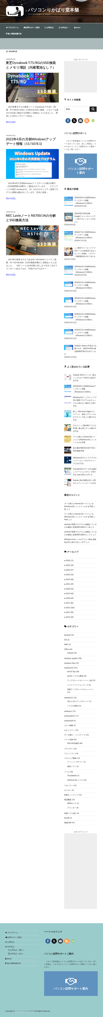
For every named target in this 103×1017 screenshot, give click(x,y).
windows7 (68, 711)
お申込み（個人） (17, 950)
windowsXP (68, 721)
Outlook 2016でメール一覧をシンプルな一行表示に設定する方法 (84, 378)
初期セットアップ (71, 795)
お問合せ (50, 27)
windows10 (68, 668)
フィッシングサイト (75, 762)
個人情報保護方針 (14, 34)
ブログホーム (13, 27)
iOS (65, 640)
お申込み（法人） (17, 954)
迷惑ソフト (71, 766)
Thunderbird (72, 776)
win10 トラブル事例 (75, 676)
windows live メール (75, 780)
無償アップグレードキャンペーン (80, 689)
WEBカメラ (71, 803)
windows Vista (69, 663)
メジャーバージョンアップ (77, 685)
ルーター (67, 790)
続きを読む (11, 122)
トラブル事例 (72, 706)
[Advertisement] (80, 77)
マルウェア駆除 (70, 758)
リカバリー (68, 785)
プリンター (71, 808)
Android (67, 635)
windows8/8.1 (69, 716)
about (77, 27)
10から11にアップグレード (78, 701)
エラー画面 (68, 725)
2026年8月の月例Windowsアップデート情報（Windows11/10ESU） (84, 389)
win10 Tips (71, 672)
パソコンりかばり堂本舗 (53, 10)
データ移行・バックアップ (74, 735)
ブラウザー (68, 749)
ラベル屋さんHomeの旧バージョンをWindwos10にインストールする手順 (84, 439)
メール (66, 772)
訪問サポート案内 (32, 27)
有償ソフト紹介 (70, 813)
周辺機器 (67, 800)
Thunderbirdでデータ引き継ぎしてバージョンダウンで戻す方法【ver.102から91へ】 (85, 472)
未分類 (66, 818)
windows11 (68, 698)
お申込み (64, 27)
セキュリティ (69, 730)
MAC (66, 644)
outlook (70, 653)
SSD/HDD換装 (73, 743)
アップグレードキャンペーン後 (79, 680)
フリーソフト (69, 754)
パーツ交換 (68, 740)
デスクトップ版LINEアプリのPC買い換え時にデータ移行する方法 (84, 428)
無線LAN (67, 823)
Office (66, 649)
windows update (70, 658)
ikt (65, 509)
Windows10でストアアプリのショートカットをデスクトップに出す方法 (84, 460)
